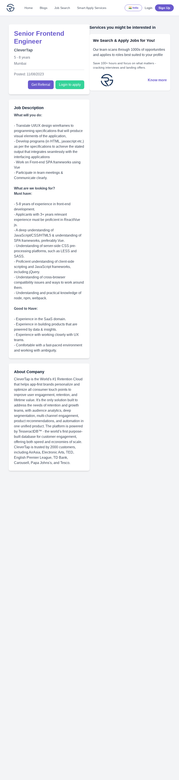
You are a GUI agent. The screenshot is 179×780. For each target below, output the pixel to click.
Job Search (62, 8)
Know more (157, 80)
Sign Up (164, 8)
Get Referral (40, 84)
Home (28, 8)
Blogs (43, 8)
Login (148, 8)
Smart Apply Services (91, 8)
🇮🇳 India (133, 7)
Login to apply (70, 84)
